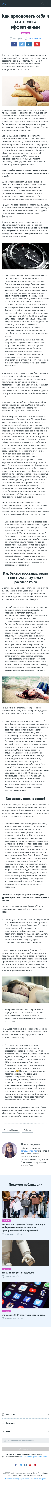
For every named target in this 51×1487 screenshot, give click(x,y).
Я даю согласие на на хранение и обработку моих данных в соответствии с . (24, 1455)
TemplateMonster (11, 1130)
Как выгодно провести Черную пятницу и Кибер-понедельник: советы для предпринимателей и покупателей (23, 1227)
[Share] (14, 44)
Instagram (25, 1465)
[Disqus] (25, 1366)
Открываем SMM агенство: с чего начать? (23, 1314)
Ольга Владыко (35, 38)
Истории (25, 33)
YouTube (30, 1465)
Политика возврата (38, 1479)
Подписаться (27, 1449)
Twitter (21, 1465)
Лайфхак (27, 1130)
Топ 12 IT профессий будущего (18, 1272)
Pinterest (35, 1465)
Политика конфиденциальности (17, 1479)
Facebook (16, 1465)
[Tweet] (22, 44)
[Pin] (37, 44)
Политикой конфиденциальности (34, 1457)
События (6, 1220)
